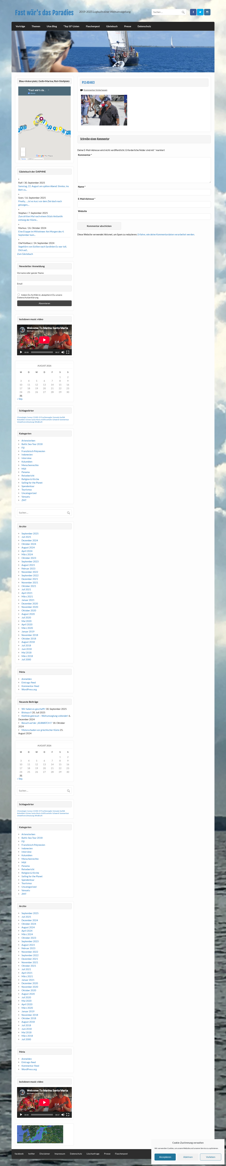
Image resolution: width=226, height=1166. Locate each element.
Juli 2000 (26, 659)
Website (82, 211)
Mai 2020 (27, 621)
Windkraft (38, 422)
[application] (44, 340)
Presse (127, 26)
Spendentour (28, 486)
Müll (24, 468)
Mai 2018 (27, 652)
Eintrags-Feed (29, 682)
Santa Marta (36, 420)
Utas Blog (52, 26)
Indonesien (27, 454)
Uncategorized (29, 493)
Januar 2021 (28, 600)
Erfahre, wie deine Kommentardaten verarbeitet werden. (166, 234)
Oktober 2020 (29, 610)
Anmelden (27, 679)
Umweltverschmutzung (25, 422)
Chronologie (21, 417)
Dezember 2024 (30, 540)
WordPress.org (29, 689)
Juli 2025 (26, 536)
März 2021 (27, 596)
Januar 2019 (28, 631)
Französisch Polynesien (33, 451)
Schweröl (55, 420)
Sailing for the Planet (32, 482)
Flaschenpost (93, 26)
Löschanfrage (93, 1154)
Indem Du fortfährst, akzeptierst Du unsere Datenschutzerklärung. (39, 296)
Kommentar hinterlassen (95, 90)
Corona (29, 417)
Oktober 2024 (29, 544)
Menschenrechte (30, 465)
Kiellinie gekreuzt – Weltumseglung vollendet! (45, 715)
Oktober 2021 (29, 586)
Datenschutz (144, 26)
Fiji (23, 447)
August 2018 (28, 642)
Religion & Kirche (30, 479)
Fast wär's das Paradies (44, 13)
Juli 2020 (26, 617)
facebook (19, 1154)
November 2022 (30, 571)
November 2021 (30, 582)
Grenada (56, 417)
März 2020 (27, 628)
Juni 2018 (27, 649)
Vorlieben (210, 1157)
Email (19, 283)
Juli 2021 (26, 589)
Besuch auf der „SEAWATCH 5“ (37, 722)
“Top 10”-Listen (71, 26)
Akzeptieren (165, 1157)
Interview (26, 458)
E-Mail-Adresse (86, 199)
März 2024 (27, 554)
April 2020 (27, 624)
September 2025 (30, 533)
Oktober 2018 (29, 638)
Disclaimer (45, 1154)
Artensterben (28, 440)
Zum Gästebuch (25, 254)
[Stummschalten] (62, 352)
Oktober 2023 (29, 558)
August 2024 (28, 547)
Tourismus (27, 489)
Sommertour (64, 420)
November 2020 (30, 607)
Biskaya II (27, 712)
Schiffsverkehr (46, 420)
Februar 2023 (28, 568)
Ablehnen (188, 1157)
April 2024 (27, 551)
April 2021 (27, 593)
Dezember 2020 (30, 603)
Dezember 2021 (30, 579)
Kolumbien (21, 420)
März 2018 (27, 656)
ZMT (24, 500)
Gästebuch (112, 26)
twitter (31, 1154)
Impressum (60, 1154)
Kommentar (85, 155)
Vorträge (20, 26)
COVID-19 (37, 417)
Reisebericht (28, 475)
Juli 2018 (26, 645)
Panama (26, 472)
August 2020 (28, 614)
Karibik (62, 417)
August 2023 (28, 565)
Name (81, 187)
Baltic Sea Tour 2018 (32, 444)
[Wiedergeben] (21, 352)
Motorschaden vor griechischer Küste (40, 730)
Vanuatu (26, 496)
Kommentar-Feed (30, 686)
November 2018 (30, 635)
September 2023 (30, 561)
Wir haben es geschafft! (34, 708)
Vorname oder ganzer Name (30, 273)
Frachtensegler (46, 417)
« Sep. (20, 398)
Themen (36, 26)
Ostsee (28, 420)
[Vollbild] (67, 352)
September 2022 (30, 575)
